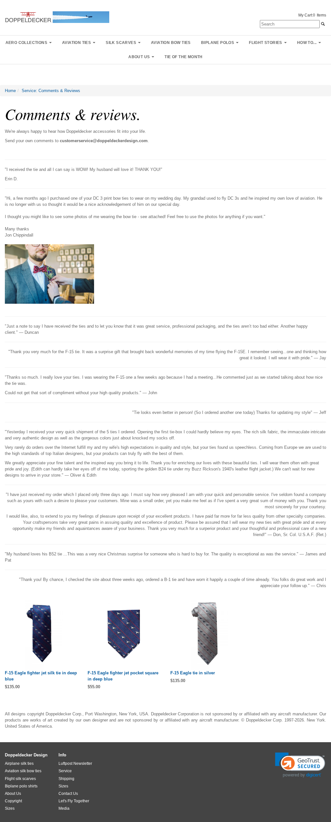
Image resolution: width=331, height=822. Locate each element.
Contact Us (68, 793)
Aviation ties (76, 42)
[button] (300, 765)
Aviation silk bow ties (23, 771)
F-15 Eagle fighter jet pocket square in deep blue (123, 675)
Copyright (13, 801)
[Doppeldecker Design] (57, 16)
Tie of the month (183, 57)
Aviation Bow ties (171, 42)
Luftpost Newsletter (75, 763)
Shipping (66, 778)
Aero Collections (26, 42)
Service (65, 771)
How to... (307, 42)
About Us (13, 793)
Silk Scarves (121, 42)
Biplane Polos (217, 42)
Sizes (10, 808)
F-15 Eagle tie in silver (192, 672)
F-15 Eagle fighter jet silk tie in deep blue (41, 675)
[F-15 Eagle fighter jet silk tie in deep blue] (41, 633)
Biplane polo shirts (21, 786)
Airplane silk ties (19, 763)
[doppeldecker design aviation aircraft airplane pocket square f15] (124, 633)
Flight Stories (265, 42)
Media (64, 808)
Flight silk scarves (20, 778)
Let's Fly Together (74, 801)
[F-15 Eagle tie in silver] (206, 633)
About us (139, 57)
